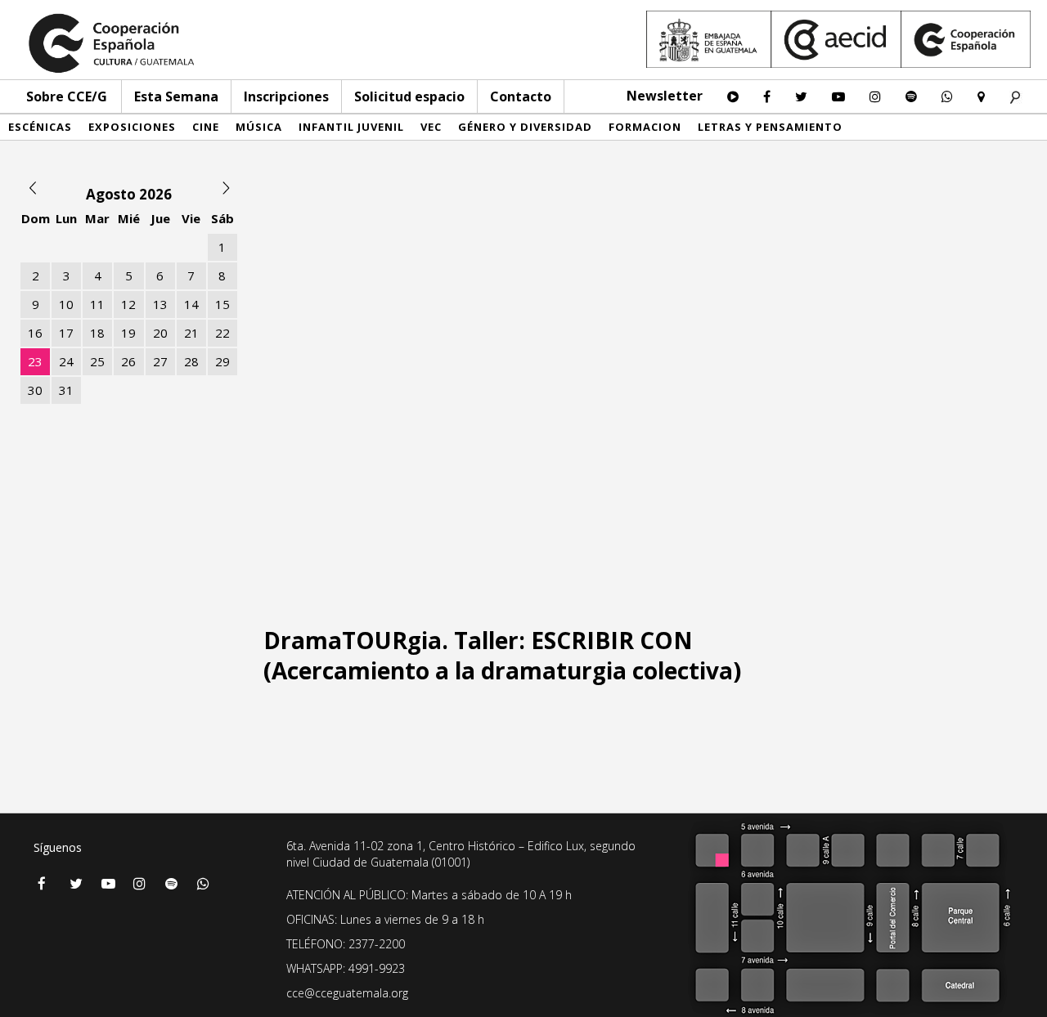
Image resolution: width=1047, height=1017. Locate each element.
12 (128, 304)
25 (97, 361)
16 (35, 333)
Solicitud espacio (409, 96)
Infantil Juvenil (351, 126)
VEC (431, 126)
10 (66, 304)
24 (66, 361)
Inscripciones (286, 96)
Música (259, 126)
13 (160, 304)
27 (160, 361)
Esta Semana (176, 96)
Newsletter (665, 96)
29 (222, 361)
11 (97, 304)
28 (191, 361)
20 (160, 333)
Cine (205, 126)
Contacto (520, 96)
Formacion (645, 126)
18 (97, 333)
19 (128, 333)
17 (66, 333)
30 (35, 390)
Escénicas (40, 126)
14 (191, 304)
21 (191, 333)
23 (35, 361)
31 (66, 390)
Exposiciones (132, 126)
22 (222, 333)
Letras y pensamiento (770, 126)
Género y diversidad (525, 126)
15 (222, 304)
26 (128, 361)
